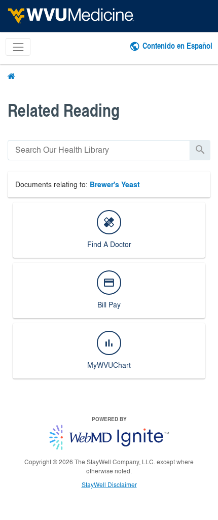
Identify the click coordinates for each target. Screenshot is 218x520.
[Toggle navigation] (18, 47)
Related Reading (64, 109)
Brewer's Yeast (115, 184)
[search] (99, 150)
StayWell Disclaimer (109, 484)
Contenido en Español (177, 45)
